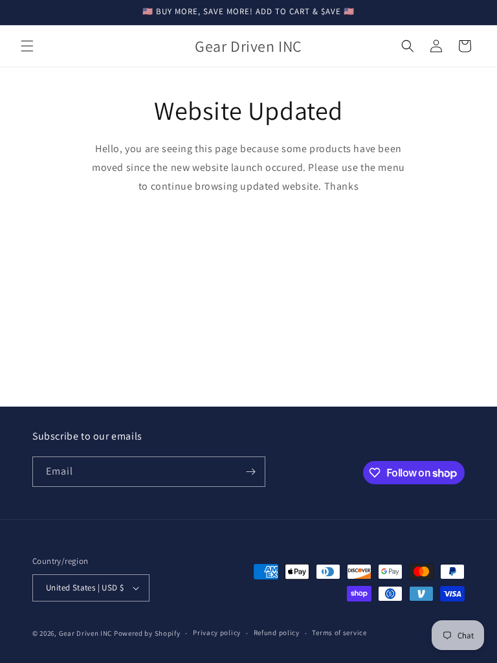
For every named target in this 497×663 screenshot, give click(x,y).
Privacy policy (217, 632)
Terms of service (339, 632)
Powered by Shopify (147, 633)
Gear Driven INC (86, 633)
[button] (27, 46)
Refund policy (277, 632)
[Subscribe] (250, 471)
